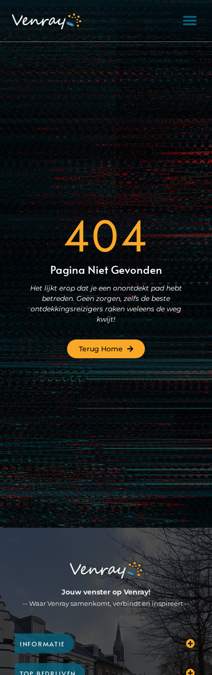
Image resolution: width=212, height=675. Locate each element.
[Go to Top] (187, 617)
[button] (190, 21)
